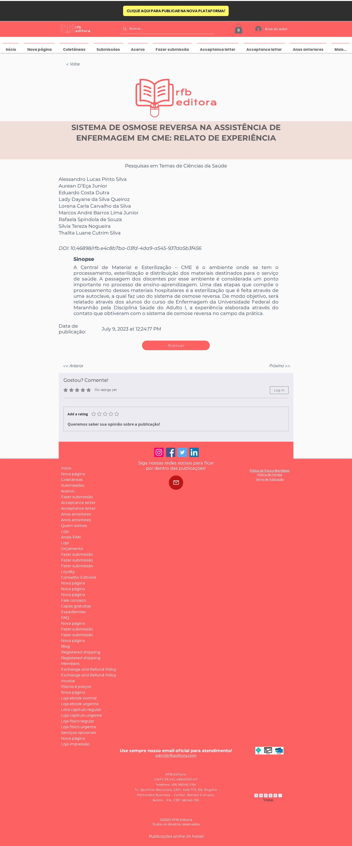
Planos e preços (76, 686)
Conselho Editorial (78, 577)
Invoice (68, 681)
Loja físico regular (77, 721)
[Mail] (176, 482)
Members (70, 663)
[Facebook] (170, 452)
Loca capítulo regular (78, 709)
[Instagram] (159, 452)
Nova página (73, 474)
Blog (65, 646)
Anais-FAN (71, 537)
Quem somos (74, 525)
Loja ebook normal (78, 698)
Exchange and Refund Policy (78, 669)
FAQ (65, 617)
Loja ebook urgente (78, 704)
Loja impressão (75, 744)
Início (66, 468)
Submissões (72, 485)
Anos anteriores (76, 514)
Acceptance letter (78, 502)
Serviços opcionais (78, 732)
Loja (65, 531)
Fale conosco (73, 600)
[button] (238, 29)
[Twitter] (182, 452)
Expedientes (73, 612)
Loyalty (68, 571)
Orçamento (72, 548)
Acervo (67, 491)
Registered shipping (78, 652)
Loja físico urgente (78, 727)
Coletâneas (72, 479)
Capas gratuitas (76, 606)
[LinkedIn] (194, 452)
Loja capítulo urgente (78, 715)
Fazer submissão (77, 497)
